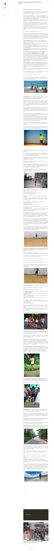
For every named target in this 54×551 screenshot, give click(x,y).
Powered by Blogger (33, 548)
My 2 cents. (28, 514)
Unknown (5, 7)
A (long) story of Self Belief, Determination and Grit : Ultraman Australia (34, 542)
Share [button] (16, 8)
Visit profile (5, 8)
